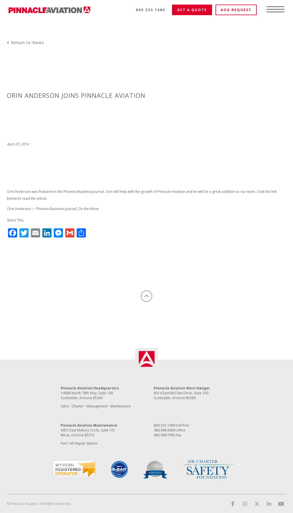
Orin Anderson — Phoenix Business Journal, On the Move (53, 208)
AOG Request (236, 9)
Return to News (26, 42)
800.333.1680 (150, 9)
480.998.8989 (164, 430)
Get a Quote (192, 9)
